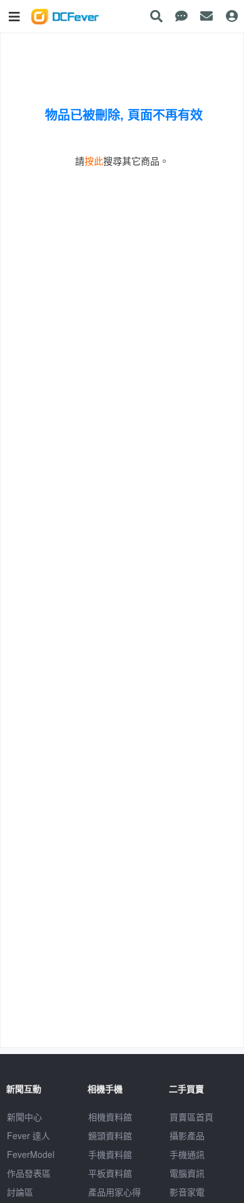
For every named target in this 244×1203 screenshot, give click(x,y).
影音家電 (187, 1191)
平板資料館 (110, 1173)
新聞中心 (24, 1116)
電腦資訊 (187, 1173)
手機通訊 (187, 1154)
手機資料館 (110, 1154)
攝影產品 (187, 1135)
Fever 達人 (28, 1135)
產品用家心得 (114, 1191)
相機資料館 (110, 1116)
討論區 (20, 1191)
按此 (93, 160)
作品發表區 (29, 1173)
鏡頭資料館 (110, 1135)
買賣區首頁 (191, 1116)
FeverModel (30, 1154)
